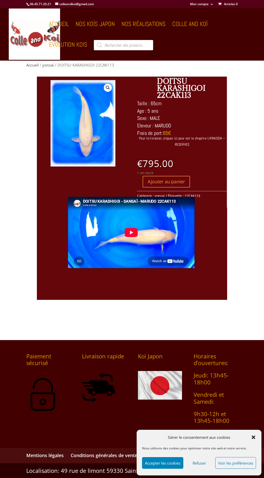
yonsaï (48, 65)
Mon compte (199, 4)
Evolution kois (68, 45)
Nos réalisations (143, 25)
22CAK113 (192, 195)
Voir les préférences (235, 463)
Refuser (199, 463)
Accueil (59, 25)
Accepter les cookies (162, 463)
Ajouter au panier (166, 181)
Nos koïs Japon (95, 25)
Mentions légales (45, 455)
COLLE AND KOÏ (190, 25)
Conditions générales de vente (104, 455)
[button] (253, 437)
